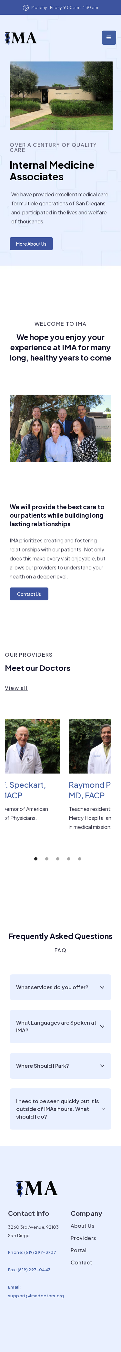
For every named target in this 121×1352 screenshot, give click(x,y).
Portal (78, 1250)
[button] (109, 38)
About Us (82, 1226)
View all (16, 688)
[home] (21, 36)
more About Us (31, 244)
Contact (82, 1262)
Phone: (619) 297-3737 (32, 1252)
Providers (83, 1238)
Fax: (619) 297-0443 (29, 1269)
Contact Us (29, 594)
